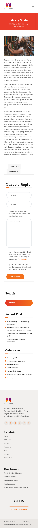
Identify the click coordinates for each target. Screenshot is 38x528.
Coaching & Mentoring (14, 358)
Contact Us (13, 172)
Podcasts (7, 447)
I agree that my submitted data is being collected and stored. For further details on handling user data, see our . (20, 255)
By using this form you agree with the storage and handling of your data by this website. (20, 267)
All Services (20, 24)
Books (6, 443)
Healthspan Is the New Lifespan (18, 327)
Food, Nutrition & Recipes (16, 361)
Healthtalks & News (14, 371)
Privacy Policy (22, 259)
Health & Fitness (13, 364)
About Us (7, 440)
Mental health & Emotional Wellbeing (19, 375)
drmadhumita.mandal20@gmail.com (16, 416)
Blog (5, 451)
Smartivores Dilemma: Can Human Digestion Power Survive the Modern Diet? (19, 333)
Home (11, 24)
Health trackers (12, 368)
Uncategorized (12, 378)
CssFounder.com (26, 524)
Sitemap (7, 454)
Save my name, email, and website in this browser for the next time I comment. (19, 213)
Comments (14, 166)
